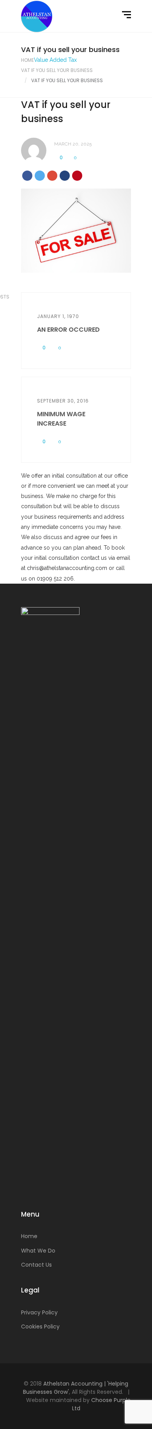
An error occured (68, 329)
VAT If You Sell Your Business (57, 70)
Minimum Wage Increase (61, 419)
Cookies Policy (40, 1326)
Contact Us (36, 1265)
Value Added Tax (55, 60)
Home (27, 60)
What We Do (38, 1251)
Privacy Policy (39, 1312)
